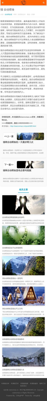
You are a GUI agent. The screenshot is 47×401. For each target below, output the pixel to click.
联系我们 (23, 386)
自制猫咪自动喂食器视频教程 (13, 339)
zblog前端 (36, 396)
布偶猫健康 (34, 383)
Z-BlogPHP (20, 396)
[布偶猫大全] (23, 2)
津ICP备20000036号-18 (28, 390)
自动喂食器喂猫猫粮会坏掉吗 (13, 217)
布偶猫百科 (15, 383)
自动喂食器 (8, 14)
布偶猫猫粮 (24, 383)
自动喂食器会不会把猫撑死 (12, 248)
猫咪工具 (42, 383)
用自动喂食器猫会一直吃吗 (12, 278)
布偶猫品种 (5, 383)
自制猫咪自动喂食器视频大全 (13, 370)
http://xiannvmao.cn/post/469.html (23, 126)
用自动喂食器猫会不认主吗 (12, 309)
